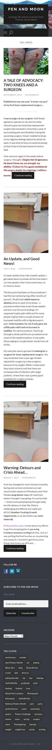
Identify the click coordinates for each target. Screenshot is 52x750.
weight (8, 729)
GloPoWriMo (11, 683)
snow (17, 719)
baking (36, 662)
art (28, 662)
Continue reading (23, 175)
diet (16, 673)
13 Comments (29, 478)
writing (42, 729)
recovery (38, 714)
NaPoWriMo (24, 698)
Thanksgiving (20, 724)
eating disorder (12, 678)
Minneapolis (32, 693)
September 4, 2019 (13, 95)
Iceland (19, 688)
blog (20, 667)
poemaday (35, 709)
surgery (36, 719)
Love (28, 688)
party (40, 703)
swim (7, 724)
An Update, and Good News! (22, 261)
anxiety (23, 657)
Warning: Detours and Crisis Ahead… (22, 470)
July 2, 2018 (9, 269)
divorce (25, 673)
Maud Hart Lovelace (14, 693)
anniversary (10, 657)
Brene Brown (32, 667)
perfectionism (11, 709)
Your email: (9, 594)
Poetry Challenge (22, 714)
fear (31, 678)
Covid (8, 673)
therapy (32, 724)
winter (32, 729)
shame (8, 719)
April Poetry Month (14, 662)
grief (35, 683)
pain (32, 703)
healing (8, 688)
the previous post (14, 525)
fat (24, 678)
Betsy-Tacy (10, 667)
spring (26, 719)
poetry (8, 714)
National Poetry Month (15, 703)
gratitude (25, 683)
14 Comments (25, 269)
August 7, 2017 (11, 478)
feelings (40, 678)
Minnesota (10, 698)
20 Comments (32, 95)
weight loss (20, 729)
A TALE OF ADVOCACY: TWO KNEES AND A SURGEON (23, 85)
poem (24, 709)
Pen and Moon (26, 9)
